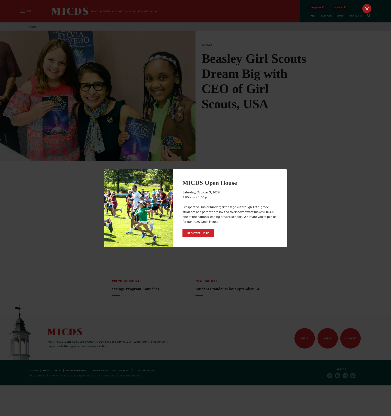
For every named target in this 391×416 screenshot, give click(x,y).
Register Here (198, 233)
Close (366, 8)
